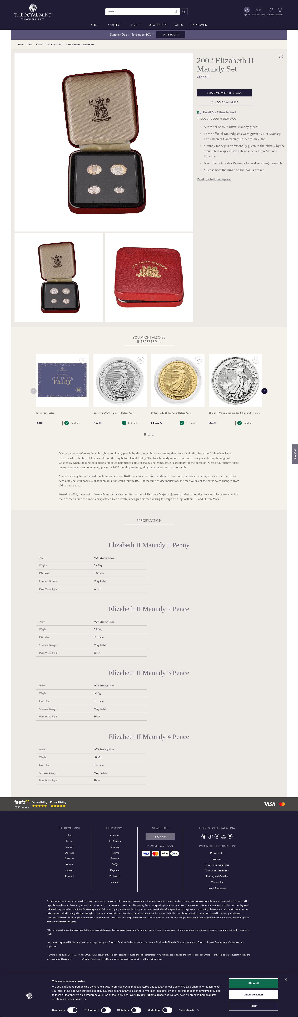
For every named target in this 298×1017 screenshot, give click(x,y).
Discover (199, 24)
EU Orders (115, 841)
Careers (69, 870)
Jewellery (158, 24)
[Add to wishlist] (83, 360)
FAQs (114, 864)
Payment (115, 870)
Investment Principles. (65, 921)
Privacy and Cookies (217, 876)
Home (21, 44)
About (69, 864)
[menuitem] (247, 11)
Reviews (114, 858)
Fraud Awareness (217, 888)
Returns (115, 853)
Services (69, 858)
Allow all (253, 983)
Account (115, 835)
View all (115, 882)
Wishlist (271, 14)
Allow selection (253, 994)
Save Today (170, 35)
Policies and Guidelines (217, 865)
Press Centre (217, 853)
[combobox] (142, 11)
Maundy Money (54, 44)
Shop (95, 24)
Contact (69, 876)
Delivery (114, 847)
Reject (253, 1005)
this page (76, 959)
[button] (145, 434)
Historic (39, 44)
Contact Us (217, 882)
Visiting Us (115, 876)
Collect (115, 24)
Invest (135, 24)
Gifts (179, 24)
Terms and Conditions (217, 871)
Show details (186, 1010)
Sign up (160, 837)
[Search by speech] (176, 11)
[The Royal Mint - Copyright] (33, 11)
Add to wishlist (226, 102)
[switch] (106, 1010)
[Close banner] (286, 979)
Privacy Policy (144, 994)
